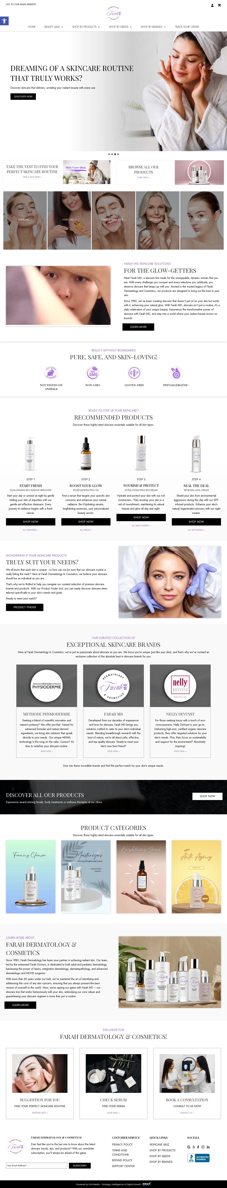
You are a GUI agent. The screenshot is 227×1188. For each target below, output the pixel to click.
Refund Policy (122, 1160)
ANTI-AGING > (157, 220)
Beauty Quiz (52, 27)
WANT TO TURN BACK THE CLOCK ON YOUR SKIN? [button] (112, 154)
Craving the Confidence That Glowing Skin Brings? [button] (109, 154)
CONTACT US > (187, 1112)
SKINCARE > (25, 220)
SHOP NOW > (143, 177)
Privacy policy (122, 1144)
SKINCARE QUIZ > (40, 1112)
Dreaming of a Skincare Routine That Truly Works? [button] (115, 154)
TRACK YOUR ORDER (187, 27)
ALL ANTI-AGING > (196, 529)
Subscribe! (80, 1165)
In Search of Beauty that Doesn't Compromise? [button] (118, 154)
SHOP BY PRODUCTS (84, 27)
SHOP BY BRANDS (151, 27)
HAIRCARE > (69, 220)
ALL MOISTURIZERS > (141, 525)
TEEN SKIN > (202, 220)
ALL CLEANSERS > (31, 529)
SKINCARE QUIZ (159, 1144)
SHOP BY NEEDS (118, 27)
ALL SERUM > (86, 529)
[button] (4, 21)
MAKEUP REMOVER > (113, 220)
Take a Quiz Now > (32, 177)
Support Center (123, 1166)
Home (32, 27)
